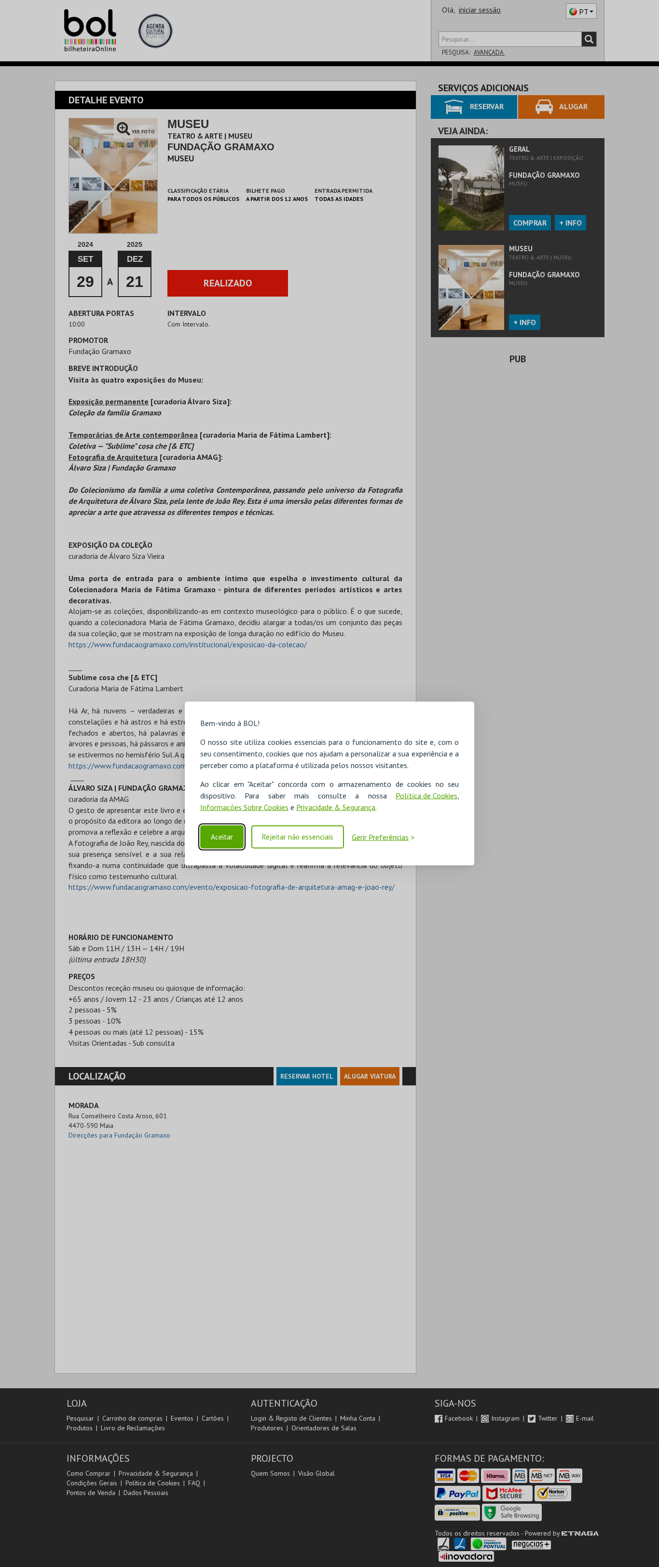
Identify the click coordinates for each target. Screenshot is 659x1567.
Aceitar (222, 836)
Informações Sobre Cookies (244, 807)
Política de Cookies (426, 795)
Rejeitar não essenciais (297, 836)
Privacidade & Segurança (335, 807)
